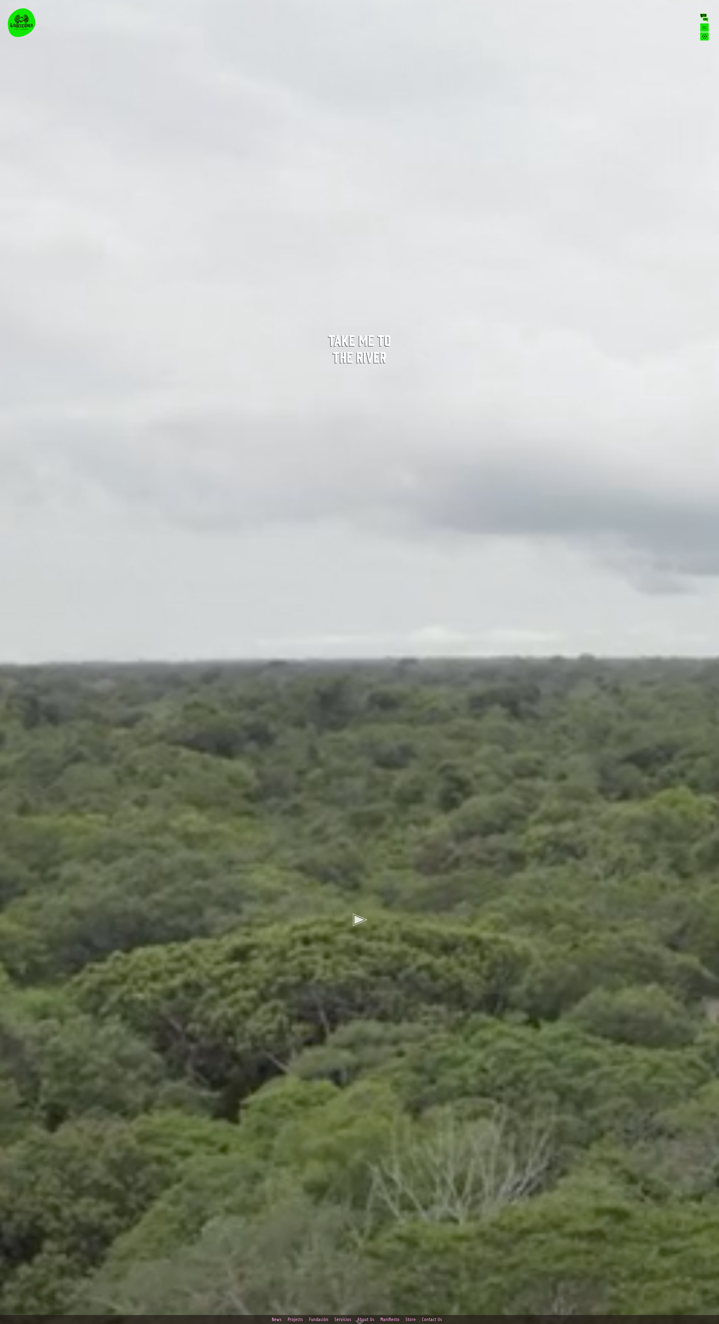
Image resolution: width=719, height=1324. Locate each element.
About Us (365, 1319)
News (276, 1319)
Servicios (342, 1319)
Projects (295, 1319)
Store (411, 1319)
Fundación (318, 1319)
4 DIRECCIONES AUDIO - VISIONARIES (24, 22)
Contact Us (432, 1319)
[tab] (704, 36)
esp (704, 16)
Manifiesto (389, 1319)
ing (706, 20)
